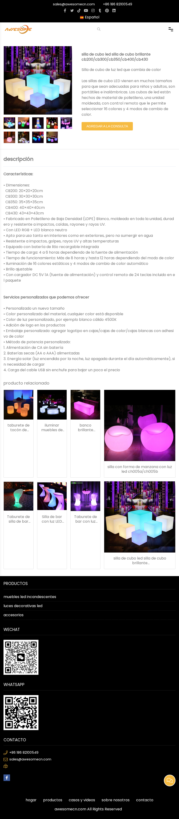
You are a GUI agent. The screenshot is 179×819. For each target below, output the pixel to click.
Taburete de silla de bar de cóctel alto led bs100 (18, 519)
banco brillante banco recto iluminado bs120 (85, 427)
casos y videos (82, 800)
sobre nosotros (116, 800)
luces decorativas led (22, 606)
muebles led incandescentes (29, 596)
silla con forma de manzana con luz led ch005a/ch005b (139, 469)
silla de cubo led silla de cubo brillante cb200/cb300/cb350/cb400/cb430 (140, 560)
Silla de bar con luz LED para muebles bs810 (52, 519)
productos (52, 800)
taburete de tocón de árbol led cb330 (18, 427)
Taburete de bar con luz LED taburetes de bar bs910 (85, 519)
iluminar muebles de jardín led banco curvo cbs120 (52, 427)
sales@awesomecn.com (74, 4)
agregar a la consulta (107, 126)
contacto (144, 800)
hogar (31, 800)
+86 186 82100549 (117, 4)
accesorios (13, 615)
